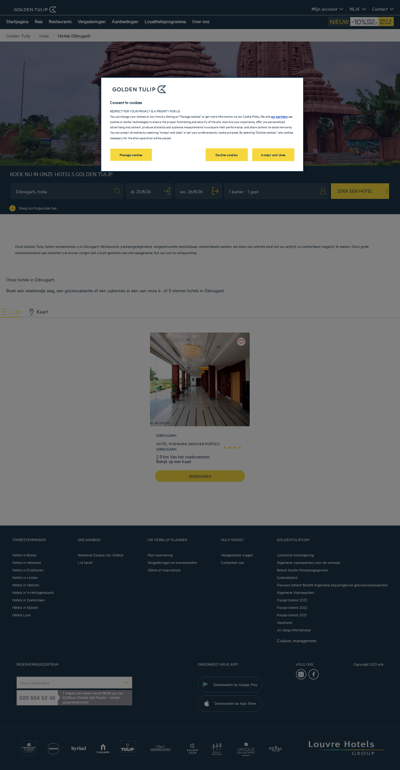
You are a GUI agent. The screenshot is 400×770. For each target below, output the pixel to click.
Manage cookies (131, 154)
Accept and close (273, 154)
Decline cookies (227, 154)
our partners (279, 116)
